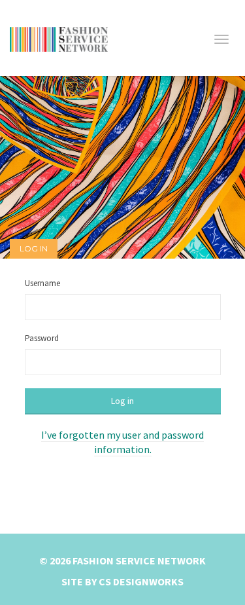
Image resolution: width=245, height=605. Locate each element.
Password (42, 338)
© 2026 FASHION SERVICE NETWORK (122, 560)
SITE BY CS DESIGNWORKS (122, 581)
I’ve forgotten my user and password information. (122, 442)
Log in (122, 401)
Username (42, 283)
